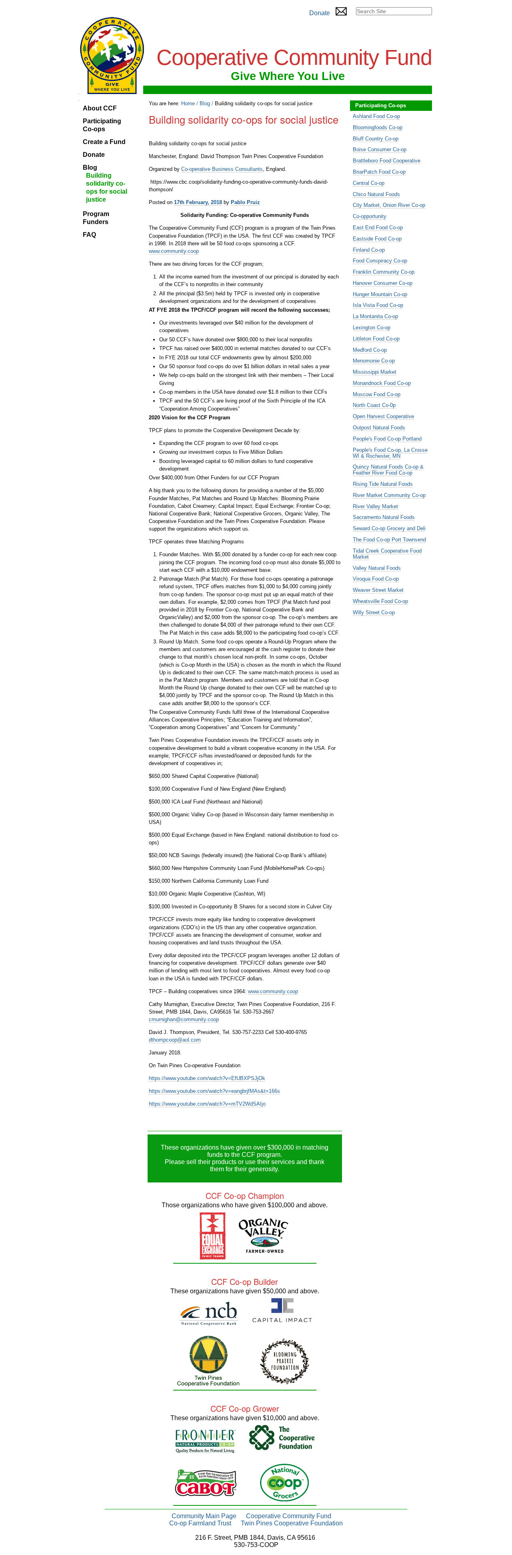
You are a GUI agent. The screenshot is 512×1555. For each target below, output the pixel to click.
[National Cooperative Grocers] (284, 1498)
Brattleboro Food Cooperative (386, 161)
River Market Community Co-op (389, 495)
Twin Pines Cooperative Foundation (292, 1523)
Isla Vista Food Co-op (378, 305)
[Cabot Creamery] (205, 1492)
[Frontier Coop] (206, 1449)
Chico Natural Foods (376, 194)
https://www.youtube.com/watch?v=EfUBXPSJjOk (207, 1078)
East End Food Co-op (378, 227)
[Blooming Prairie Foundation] (284, 1381)
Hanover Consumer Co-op (382, 283)
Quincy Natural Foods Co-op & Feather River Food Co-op (388, 470)
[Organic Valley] (263, 1249)
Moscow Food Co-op (376, 394)
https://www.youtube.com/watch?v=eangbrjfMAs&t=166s (214, 1091)
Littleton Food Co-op (376, 339)
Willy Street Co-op (374, 612)
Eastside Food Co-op (377, 239)
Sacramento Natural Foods (384, 517)
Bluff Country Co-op (375, 139)
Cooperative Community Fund (288, 1516)
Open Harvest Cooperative (383, 416)
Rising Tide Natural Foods (383, 484)
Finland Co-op (369, 250)
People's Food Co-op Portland (387, 439)
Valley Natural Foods (377, 568)
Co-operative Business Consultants (222, 169)
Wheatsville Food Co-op (380, 601)
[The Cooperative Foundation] (281, 1446)
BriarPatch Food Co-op (379, 172)
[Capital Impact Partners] (282, 1318)
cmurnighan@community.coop (184, 1019)
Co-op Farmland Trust (200, 1523)
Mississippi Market (374, 372)
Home (188, 103)
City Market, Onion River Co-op (389, 205)
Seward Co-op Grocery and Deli (389, 528)
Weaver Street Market (378, 590)
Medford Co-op (370, 350)
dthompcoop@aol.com (175, 1040)
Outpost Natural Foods (379, 428)
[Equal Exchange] (213, 1256)
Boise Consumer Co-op (379, 149)
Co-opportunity (369, 216)
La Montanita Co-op (375, 316)
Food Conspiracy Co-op (380, 261)
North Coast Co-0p (374, 405)
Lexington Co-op (371, 328)
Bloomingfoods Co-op (377, 127)
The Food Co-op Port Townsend (389, 540)
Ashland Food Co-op (376, 116)
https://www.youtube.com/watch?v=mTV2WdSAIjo (207, 1104)
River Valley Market (375, 506)
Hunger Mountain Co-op (380, 294)
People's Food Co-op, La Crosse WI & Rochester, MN (390, 453)
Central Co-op (368, 183)
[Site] (112, 55)
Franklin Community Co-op (383, 272)
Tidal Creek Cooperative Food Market (387, 554)
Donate (319, 13)
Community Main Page (204, 1516)
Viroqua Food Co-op (376, 579)
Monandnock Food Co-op (382, 383)
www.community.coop (174, 251)
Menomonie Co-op (374, 361)
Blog (205, 103)
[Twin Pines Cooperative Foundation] (208, 1383)
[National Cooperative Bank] (208, 1322)
